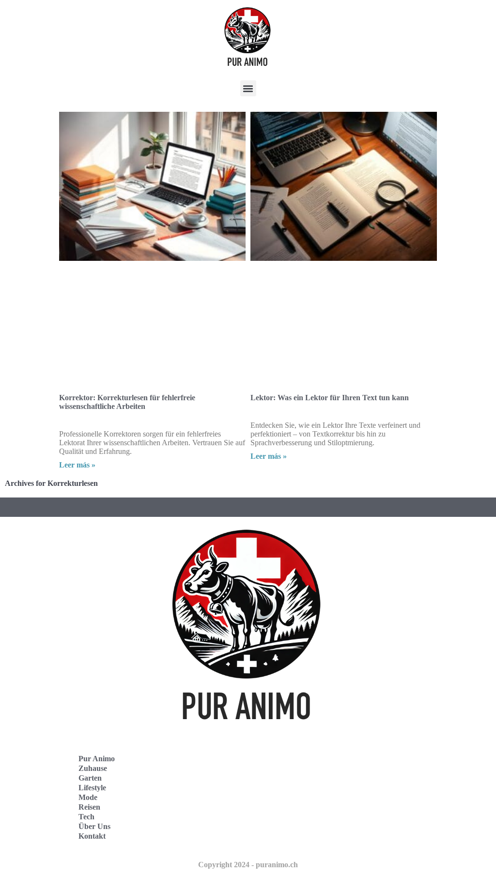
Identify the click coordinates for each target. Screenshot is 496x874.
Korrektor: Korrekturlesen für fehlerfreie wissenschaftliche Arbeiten (127, 401)
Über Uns (94, 826)
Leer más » (77, 465)
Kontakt (92, 836)
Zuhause (92, 768)
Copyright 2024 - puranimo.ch (248, 864)
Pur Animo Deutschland (302, 776)
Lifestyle (92, 788)
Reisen (89, 807)
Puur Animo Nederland (301, 818)
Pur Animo (96, 758)
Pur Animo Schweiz (295, 797)
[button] (248, 88)
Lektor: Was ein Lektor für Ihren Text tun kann (329, 397)
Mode (87, 797)
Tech (86, 817)
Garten (90, 778)
